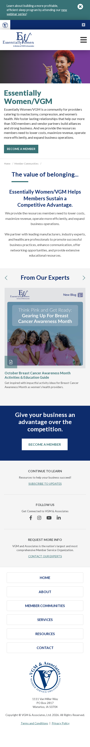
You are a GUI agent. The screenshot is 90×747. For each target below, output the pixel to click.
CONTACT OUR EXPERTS (45, 556)
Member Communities (45, 606)
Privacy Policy (60, 723)
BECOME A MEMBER (21, 149)
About (45, 592)
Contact (45, 648)
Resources (45, 634)
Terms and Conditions (34, 723)
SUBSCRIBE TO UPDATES (45, 483)
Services (45, 620)
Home (45, 578)
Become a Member (44, 444)
